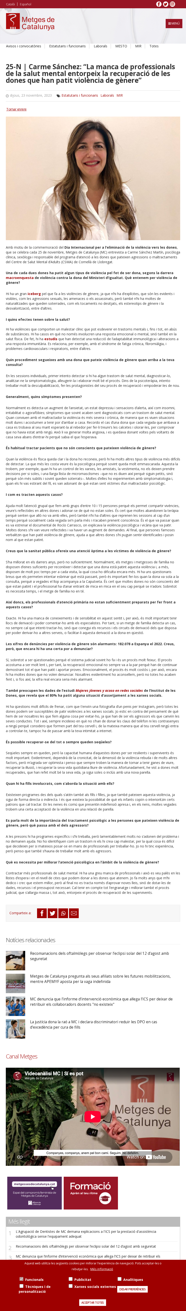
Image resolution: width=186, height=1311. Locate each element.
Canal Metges (21, 1056)
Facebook (159, 4)
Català (10, 4)
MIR (138, 46)
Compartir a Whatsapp (63, 913)
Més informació (101, 1269)
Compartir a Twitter (52, 913)
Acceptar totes (92, 1303)
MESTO (121, 46)
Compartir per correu (74, 913)
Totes (154, 46)
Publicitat (82, 1279)
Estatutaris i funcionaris (67, 46)
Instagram (172, 4)
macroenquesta (20, 277)
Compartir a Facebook (42, 913)
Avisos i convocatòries (23, 46)
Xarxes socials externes (95, 1286)
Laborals (100, 46)
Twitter (165, 4)
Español (25, 4)
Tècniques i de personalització (35, 1289)
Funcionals (34, 1279)
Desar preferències (132, 1289)
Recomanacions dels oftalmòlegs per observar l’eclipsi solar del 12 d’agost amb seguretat (86, 1246)
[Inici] (30, 26)
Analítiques (133, 1279)
